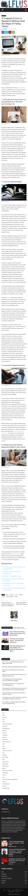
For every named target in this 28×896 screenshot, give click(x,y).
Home (2, 13)
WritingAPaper (21, 87)
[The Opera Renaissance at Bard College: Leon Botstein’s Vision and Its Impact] (5, 647)
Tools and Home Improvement (9, 779)
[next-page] (5, 655)
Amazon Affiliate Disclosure (18, 890)
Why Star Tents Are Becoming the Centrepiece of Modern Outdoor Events (14, 675)
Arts (3, 713)
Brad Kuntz (5, 28)
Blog (3, 715)
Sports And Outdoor (7, 770)
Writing (16, 596)
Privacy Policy (11, 891)
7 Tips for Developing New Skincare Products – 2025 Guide (16, 843)
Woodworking (5, 788)
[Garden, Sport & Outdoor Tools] (14, 4)
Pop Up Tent (5, 761)
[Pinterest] (9, 32)
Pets (3, 759)
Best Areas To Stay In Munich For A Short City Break (13, 670)
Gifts (3, 744)
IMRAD (8, 297)
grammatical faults (15, 553)
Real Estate (5, 764)
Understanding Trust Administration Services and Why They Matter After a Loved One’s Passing (14, 689)
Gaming (4, 737)
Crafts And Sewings (7, 724)
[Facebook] (2, 32)
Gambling (4, 735)
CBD (3, 721)
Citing (7, 594)
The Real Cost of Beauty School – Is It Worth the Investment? (17, 640)
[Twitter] (6, 32)
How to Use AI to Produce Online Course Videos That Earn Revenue (17, 633)
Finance (4, 733)
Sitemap (9, 890)
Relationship (5, 766)
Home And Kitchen (7, 750)
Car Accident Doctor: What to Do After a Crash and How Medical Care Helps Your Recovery (14, 698)
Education (7, 13)
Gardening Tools (6, 741)
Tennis (4, 775)
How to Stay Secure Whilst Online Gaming (21, 603)
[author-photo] (14, 618)
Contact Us (17, 891)
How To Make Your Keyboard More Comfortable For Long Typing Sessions (13, 702)
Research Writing (9, 596)
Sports (4, 768)
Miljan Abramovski (12, 846)
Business (4, 717)
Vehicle (4, 786)
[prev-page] (2, 655)
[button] (2, 10)
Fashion (4, 730)
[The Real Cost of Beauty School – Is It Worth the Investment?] (5, 640)
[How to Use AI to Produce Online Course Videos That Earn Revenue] (5, 633)
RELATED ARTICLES (7, 627)
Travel (3, 781)
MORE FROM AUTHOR (19, 627)
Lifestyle (4, 755)
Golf (3, 746)
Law (3, 752)
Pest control (5, 757)
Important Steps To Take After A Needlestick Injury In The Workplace (7, 604)
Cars (3, 719)
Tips (3, 777)
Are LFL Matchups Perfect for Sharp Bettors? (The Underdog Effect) (13, 684)
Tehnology (5, 772)
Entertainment (6, 728)
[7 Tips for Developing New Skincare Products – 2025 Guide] (4, 844)
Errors (16, 594)
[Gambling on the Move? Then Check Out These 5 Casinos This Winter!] (4, 861)
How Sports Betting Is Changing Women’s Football (14, 666)
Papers (3, 596)
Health (4, 748)
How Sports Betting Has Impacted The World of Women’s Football (13, 693)
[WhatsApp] (13, 32)
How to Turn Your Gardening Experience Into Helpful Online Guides (12, 662)
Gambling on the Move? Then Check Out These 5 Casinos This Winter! (17, 860)
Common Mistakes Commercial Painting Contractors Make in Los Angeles (12, 679)
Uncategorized (6, 784)
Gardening (5, 739)
